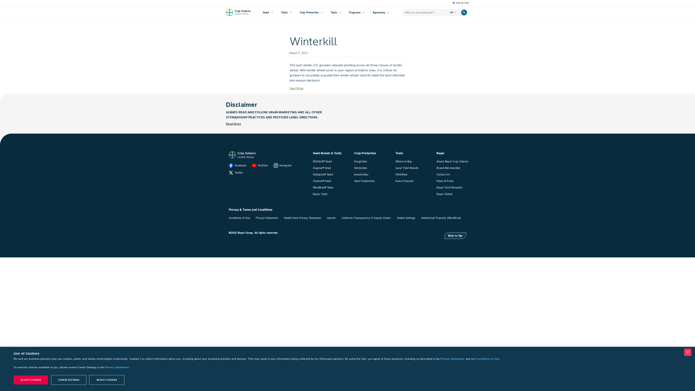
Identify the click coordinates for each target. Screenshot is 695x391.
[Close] (687, 352)
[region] (347, 369)
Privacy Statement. (118, 367)
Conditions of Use (487, 358)
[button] (232, 155)
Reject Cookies (107, 380)
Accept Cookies (30, 380)
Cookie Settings (68, 380)
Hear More (296, 88)
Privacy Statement (452, 358)
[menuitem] (268, 12)
